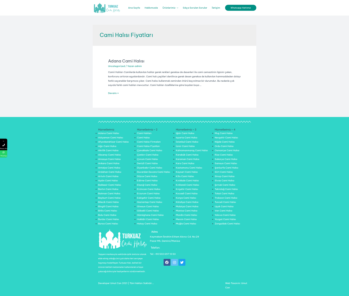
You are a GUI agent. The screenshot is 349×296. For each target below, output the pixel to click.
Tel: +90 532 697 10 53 (163, 254)
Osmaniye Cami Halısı (227, 150)
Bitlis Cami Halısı (107, 210)
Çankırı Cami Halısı (148, 154)
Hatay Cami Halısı (147, 223)
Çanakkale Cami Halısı (149, 150)
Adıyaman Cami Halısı (110, 137)
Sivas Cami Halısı (224, 180)
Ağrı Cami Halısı (107, 146)
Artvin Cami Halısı (108, 176)
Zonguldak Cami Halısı (227, 223)
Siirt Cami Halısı (224, 171)
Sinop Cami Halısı (225, 176)
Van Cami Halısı (223, 210)
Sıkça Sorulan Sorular (195, 7)
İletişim (216, 7)
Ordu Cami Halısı (224, 146)
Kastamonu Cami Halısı (189, 167)
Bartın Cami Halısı (108, 189)
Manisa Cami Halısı (187, 210)
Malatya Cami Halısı (187, 206)
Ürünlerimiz (169, 7)
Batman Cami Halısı (109, 193)
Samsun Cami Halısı (226, 163)
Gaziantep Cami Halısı (149, 202)
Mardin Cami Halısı (186, 215)
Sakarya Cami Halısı (226, 159)
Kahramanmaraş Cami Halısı (192, 150)
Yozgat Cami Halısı (225, 219)
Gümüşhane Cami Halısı (150, 215)
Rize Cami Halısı (224, 154)
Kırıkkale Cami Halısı (187, 180)
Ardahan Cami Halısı (109, 171)
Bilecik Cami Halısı (108, 202)
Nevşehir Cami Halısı (226, 137)
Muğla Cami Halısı (186, 223)
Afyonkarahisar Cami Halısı (113, 141)
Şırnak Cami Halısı (225, 184)
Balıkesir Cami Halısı (109, 184)
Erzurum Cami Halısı (148, 193)
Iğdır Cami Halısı (185, 133)
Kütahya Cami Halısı (187, 202)
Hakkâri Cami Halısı (148, 219)
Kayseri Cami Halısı (187, 171)
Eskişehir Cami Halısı (149, 197)
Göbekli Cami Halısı (148, 210)
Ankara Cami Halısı (109, 163)
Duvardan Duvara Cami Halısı (153, 171)
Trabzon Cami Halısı (226, 197)
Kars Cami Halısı (185, 163)
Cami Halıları (144, 133)
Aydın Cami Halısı (108, 180)
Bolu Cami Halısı (107, 215)
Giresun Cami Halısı (148, 206)
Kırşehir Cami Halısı (187, 189)
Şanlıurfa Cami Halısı (226, 167)
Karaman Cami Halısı (187, 159)
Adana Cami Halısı (126, 61)
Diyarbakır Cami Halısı (149, 167)
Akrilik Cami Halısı (108, 150)
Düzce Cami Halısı (147, 176)
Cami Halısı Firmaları (149, 141)
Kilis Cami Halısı (185, 176)
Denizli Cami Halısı (147, 163)
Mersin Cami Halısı (186, 219)
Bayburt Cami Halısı (109, 197)
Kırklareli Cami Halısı (187, 184)
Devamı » (113, 93)
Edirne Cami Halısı (147, 180)
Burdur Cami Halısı (108, 219)
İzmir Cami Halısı (185, 146)
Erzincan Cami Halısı (148, 189)
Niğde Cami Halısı (225, 141)
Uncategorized (116, 66)
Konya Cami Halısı (186, 197)
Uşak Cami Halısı (224, 206)
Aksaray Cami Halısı (109, 154)
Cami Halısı (143, 137)
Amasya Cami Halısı (109, 159)
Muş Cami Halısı (224, 133)
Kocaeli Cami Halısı (187, 193)
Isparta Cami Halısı (186, 137)
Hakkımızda (151, 7)
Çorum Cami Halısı (147, 159)
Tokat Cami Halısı (224, 193)
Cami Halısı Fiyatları (148, 146)
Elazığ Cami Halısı (147, 184)
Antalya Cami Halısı (109, 167)
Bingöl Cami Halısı (108, 206)
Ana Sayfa (134, 7)
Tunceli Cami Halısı (225, 202)
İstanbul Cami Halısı (187, 141)
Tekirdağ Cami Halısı (226, 189)
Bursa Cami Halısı (108, 223)
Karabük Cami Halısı (187, 154)
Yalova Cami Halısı (225, 215)
